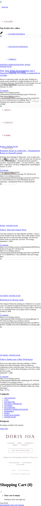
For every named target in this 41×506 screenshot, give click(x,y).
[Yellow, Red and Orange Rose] (8, 184)
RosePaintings (9, 411)
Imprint (14, 470)
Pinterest (27, 462)
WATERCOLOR (6, 66)
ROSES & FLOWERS (12, 415)
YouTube (20, 464)
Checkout (21, 505)
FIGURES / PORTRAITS (13, 404)
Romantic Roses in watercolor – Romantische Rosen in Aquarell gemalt (20, 152)
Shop (20, 443)
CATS (6, 400)
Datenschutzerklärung (23, 470)
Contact (24, 445)
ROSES (27, 65)
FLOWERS (4, 296)
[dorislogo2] (4, 7)
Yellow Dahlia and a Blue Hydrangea (16, 359)
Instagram (14, 462)
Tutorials (29, 443)
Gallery (11, 443)
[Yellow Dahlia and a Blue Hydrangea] (20, 327)
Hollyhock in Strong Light (12, 300)
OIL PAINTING (9, 407)
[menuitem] (24, 34)
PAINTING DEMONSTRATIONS (12, 65)
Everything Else (9, 402)
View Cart (13, 505)
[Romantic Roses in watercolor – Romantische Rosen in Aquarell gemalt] (20, 106)
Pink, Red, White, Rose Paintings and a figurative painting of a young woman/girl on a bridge (20, 73)
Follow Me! (4, 429)
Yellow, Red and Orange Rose (13, 230)
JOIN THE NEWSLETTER (20, 450)
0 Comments (4, 91)
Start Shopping (5, 505)
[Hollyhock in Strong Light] (20, 259)
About (15, 445)
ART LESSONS (9, 398)
